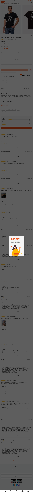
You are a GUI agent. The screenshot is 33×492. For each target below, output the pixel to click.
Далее (17, 253)
